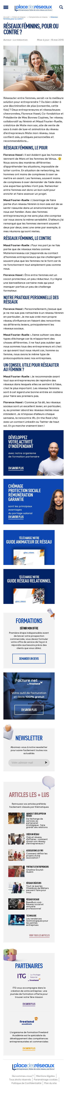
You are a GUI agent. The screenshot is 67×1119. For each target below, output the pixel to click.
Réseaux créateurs (33, 883)
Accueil (6, 17)
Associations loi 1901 (34, 850)
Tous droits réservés (20, 1079)
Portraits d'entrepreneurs (37, 867)
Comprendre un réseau (37, 17)
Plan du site (50, 1083)
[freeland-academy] (29, 1023)
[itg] (29, 980)
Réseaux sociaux (32, 899)
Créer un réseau (18, 17)
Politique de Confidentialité (26, 1083)
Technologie (31, 916)
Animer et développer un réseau (36, 815)
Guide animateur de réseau (29, 540)
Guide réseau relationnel (29, 579)
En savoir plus (16, 468)
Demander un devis (29, 658)
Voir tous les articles (39, 935)
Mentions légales (45, 1076)
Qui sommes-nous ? (23, 1076)
